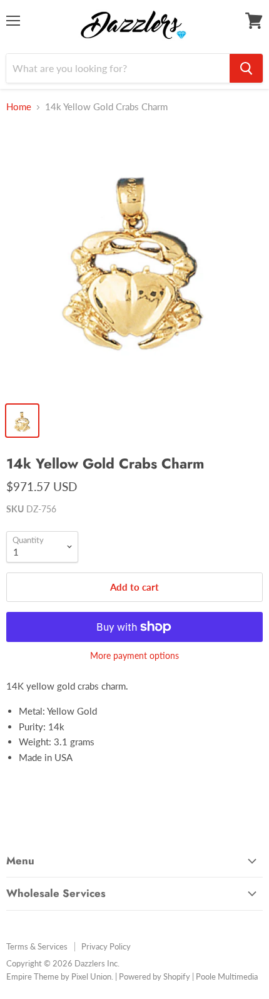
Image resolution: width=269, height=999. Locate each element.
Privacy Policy (106, 946)
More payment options (134, 656)
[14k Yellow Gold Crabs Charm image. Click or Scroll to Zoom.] (134, 260)
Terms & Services (37, 946)
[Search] (246, 68)
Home (18, 106)
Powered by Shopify (154, 976)
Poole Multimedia (227, 976)
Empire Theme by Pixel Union (58, 976)
